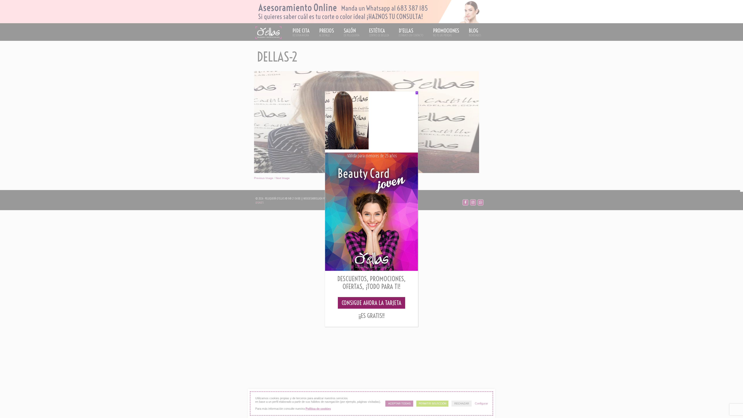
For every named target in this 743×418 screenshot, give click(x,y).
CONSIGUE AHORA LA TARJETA (371, 303)
